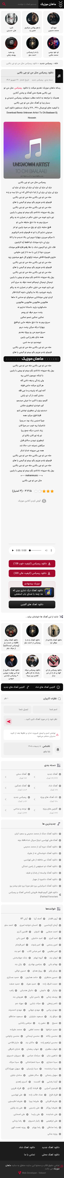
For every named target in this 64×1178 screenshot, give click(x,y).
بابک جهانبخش (20, 957)
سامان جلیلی (16, 1075)
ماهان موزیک (48, 4)
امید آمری (53, 938)
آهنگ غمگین (20, 785)
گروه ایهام (38, 957)
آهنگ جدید (52, 774)
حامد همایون (31, 977)
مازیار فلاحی (13, 1042)
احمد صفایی (51, 931)
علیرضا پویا (34, 1101)
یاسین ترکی (35, 997)
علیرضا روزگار (51, 1108)
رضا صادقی (52, 1127)
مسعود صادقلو (16, 1016)
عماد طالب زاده (36, 1094)
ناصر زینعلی (52, 1003)
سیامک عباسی (33, 1055)
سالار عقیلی (33, 1075)
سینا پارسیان (32, 1068)
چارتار (55, 990)
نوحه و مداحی (20, 809)
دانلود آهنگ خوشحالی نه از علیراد (42, 853)
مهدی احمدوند (15, 1010)
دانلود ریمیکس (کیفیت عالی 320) (30, 573)
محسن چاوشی (12, 1036)
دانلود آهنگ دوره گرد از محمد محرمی (40, 846)
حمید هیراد (31, 984)
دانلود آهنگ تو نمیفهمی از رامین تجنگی (39, 866)
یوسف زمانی (51, 997)
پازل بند (18, 964)
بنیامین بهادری (35, 964)
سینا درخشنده (51, 1068)
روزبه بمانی (52, 1134)
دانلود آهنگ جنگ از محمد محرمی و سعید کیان (36, 833)
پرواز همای (37, 971)
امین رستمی (52, 944)
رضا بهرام (36, 1127)
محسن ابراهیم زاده (49, 1042)
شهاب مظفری (51, 1049)
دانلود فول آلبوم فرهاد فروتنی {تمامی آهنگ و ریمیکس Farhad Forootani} (33, 894)
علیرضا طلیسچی (15, 1101)
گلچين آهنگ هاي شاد (45, 687)
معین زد (42, 1023)
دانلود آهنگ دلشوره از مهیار (45, 879)
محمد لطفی (34, 1029)
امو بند (17, 951)
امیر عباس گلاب (34, 951)
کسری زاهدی (21, 1081)
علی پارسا (35, 1114)
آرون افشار (52, 918)
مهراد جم (19, 1003)
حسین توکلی (20, 971)
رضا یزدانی (17, 1121)
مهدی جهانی (34, 1010)
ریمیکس (18, 88)
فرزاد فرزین (16, 1088)
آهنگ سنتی (21, 774)
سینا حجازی (51, 1062)
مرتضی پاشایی (25, 1023)
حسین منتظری (50, 977)
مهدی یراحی (51, 1010)
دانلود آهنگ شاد (27, 1147)
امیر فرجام (20, 944)
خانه (56, 63)
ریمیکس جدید (46, 63)
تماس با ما (29, 1155)
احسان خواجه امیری (29, 925)
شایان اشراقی (14, 1049)
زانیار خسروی (34, 1121)
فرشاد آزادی (32, 1088)
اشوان (36, 931)
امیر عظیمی (52, 951)
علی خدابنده (51, 1114)
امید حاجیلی (36, 938)
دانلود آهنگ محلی (50, 1155)
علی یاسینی (34, 1108)
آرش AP (23, 918)
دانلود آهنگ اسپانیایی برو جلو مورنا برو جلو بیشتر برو (33, 886)
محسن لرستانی (32, 1036)
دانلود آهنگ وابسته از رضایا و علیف (41, 873)
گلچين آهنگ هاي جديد (14, 687)
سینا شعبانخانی (32, 1062)
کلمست (37, 1081)
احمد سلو (9, 925)
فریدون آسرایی (50, 1088)
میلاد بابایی (35, 1003)
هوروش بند (18, 997)
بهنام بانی (52, 964)
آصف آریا (38, 918)
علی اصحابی (19, 1114)
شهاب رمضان (33, 1049)
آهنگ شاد (52, 785)
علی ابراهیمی (51, 1121)
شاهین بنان (52, 1055)
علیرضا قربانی (51, 1101)
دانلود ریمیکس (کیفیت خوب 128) (30, 563)
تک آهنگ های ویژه (48, 797)
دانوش (43, 990)
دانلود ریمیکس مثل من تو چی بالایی (35, 73)
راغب (11, 990)
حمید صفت (14, 984)
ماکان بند (29, 1042)
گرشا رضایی (52, 1081)
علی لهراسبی (16, 1094)
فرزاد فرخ (53, 1094)
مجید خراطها (51, 1029)
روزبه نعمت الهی (18, 1127)
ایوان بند (53, 957)
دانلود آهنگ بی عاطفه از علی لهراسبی (40, 859)
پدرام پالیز (53, 971)
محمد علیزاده (16, 1029)
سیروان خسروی (14, 1055)
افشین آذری (22, 931)
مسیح (54, 1023)
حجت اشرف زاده (50, 984)
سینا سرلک (14, 1062)
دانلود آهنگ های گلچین (32, 604)
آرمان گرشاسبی (50, 925)
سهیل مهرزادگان (12, 1068)
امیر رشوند (35, 944)
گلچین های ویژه (50, 809)
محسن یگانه (51, 1036)
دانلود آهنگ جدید (50, 1147)
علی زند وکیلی (16, 1108)
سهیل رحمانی (51, 1075)
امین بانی (20, 938)
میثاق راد (53, 1016)
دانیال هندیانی (26, 990)
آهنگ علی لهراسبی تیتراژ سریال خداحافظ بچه (37, 840)
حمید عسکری (13, 977)
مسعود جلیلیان (36, 1016)
